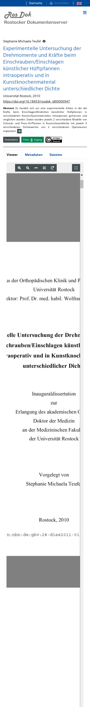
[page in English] (77, 3)
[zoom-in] (19, 168)
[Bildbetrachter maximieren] (76, 168)
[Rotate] (52, 168)
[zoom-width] (36, 168)
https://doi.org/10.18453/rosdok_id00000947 (36, 101)
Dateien (56, 154)
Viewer (12, 154)
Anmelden (61, 3)
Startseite (35, 3)
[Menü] (85, 12)
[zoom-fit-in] (44, 168)
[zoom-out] (27, 168)
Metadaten (33, 154)
